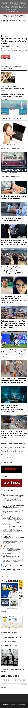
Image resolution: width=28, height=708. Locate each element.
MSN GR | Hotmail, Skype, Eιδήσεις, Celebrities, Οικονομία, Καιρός (11, 570)
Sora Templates (11, 704)
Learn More (12, 11)
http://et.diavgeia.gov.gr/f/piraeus (9, 641)
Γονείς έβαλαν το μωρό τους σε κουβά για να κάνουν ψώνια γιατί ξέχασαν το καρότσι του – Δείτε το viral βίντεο (13, 381)
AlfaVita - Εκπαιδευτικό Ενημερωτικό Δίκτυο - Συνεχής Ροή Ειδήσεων (13, 506)
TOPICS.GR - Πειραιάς (8, 516)
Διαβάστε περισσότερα (6, 58)
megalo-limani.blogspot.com (10, 546)
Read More (6, 56)
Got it (18, 11)
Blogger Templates (21, 704)
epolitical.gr (6, 555)
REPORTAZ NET (6, 494)
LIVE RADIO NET (7, 536)
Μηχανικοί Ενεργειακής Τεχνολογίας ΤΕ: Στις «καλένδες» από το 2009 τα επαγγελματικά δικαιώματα (12, 509)
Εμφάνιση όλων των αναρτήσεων (14, 17)
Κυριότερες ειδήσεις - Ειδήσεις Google (12, 526)
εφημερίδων (15, 608)
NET (4, 46)
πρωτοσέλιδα (9, 608)
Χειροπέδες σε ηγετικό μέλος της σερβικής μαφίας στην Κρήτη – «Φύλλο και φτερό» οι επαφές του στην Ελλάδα (14, 242)
